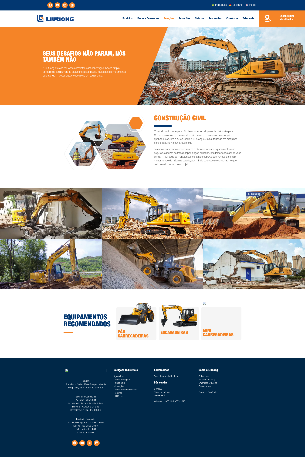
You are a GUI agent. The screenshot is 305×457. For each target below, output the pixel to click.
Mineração (119, 386)
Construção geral (122, 380)
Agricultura (119, 376)
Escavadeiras (174, 333)
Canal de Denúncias (208, 392)
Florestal (118, 393)
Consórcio (232, 18)
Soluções (169, 18)
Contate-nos (205, 386)
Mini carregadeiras (218, 333)
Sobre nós (204, 376)
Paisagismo (119, 383)
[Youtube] (57, 5)
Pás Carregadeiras (133, 334)
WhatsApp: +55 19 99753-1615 (169, 401)
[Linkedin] (72, 5)
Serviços (158, 389)
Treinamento (160, 396)
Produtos (127, 18)
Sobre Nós (184, 18)
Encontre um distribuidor (166, 376)
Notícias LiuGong (207, 380)
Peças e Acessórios (148, 18)
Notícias (199, 18)
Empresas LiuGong (208, 383)
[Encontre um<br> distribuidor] (267, 18)
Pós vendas (215, 18)
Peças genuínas (161, 392)
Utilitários (118, 396)
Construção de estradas (125, 390)
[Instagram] (65, 5)
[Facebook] (50, 5)
